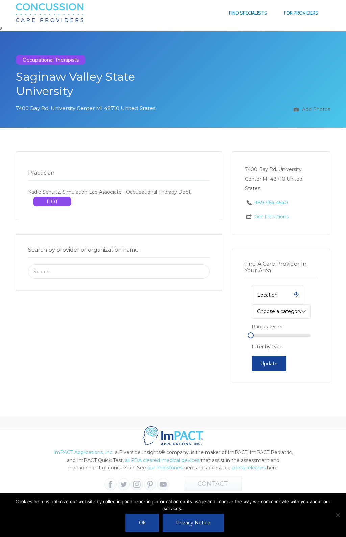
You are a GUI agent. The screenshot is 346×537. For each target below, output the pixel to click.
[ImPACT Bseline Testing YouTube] (163, 484)
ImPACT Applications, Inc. (83, 452)
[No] (337, 515)
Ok (142, 523)
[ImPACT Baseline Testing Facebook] (110, 484)
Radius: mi (267, 327)
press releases (249, 468)
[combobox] (281, 311)
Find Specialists (248, 13)
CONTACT (213, 483)
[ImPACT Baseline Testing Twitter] (124, 484)
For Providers (301, 13)
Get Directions (271, 217)
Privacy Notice (193, 523)
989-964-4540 (271, 203)
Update (269, 363)
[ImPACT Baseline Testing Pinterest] (150, 484)
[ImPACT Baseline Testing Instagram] (137, 484)
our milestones (165, 468)
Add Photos (315, 109)
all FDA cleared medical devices (162, 460)
